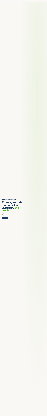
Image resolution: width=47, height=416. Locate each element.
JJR (4, 1)
